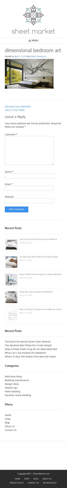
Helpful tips (11, 387)
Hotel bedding (12, 391)
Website (9, 196)
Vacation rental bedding (18, 395)
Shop (7, 418)
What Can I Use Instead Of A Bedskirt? (36, 291)
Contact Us (11, 430)
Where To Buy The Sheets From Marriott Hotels (41, 309)
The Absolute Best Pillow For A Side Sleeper (39, 256)
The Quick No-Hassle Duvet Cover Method (38, 239)
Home (8, 415)
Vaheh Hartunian (38, 56)
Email (9, 184)
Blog (7, 422)
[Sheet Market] (33, 19)
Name (9, 171)
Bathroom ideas (13, 376)
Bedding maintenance (17, 380)
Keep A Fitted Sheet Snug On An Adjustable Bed (40, 274)
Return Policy (49, 483)
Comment (11, 134)
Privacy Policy (17, 483)
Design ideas (12, 383)
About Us (10, 426)
